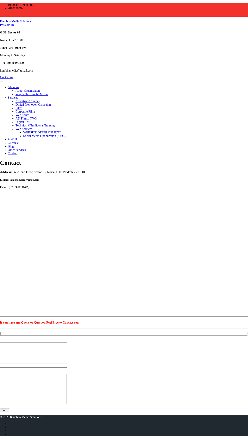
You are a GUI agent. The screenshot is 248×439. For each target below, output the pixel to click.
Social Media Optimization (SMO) (44, 136)
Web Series (22, 115)
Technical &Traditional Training (35, 125)
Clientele (13, 142)
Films (19, 108)
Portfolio (13, 139)
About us (13, 87)
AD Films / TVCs (27, 118)
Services (13, 97)
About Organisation (28, 90)
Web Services (24, 129)
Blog (11, 146)
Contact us (6, 77)
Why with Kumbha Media (32, 94)
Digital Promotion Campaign (33, 104)
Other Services (17, 149)
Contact (12, 153)
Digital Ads (22, 122)
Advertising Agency (28, 101)
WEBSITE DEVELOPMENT (42, 132)
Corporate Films (25, 111)
